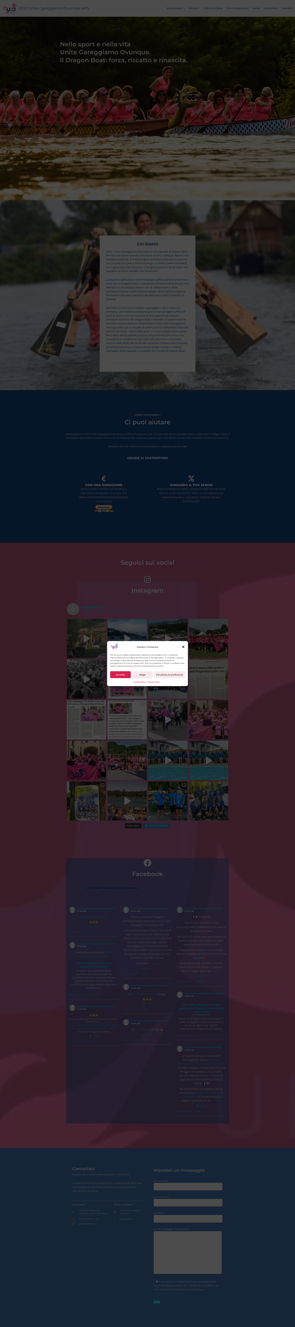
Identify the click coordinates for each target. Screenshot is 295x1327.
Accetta (120, 674)
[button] (183, 646)
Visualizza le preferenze (169, 674)
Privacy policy (153, 682)
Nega (142, 674)
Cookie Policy (139, 682)
